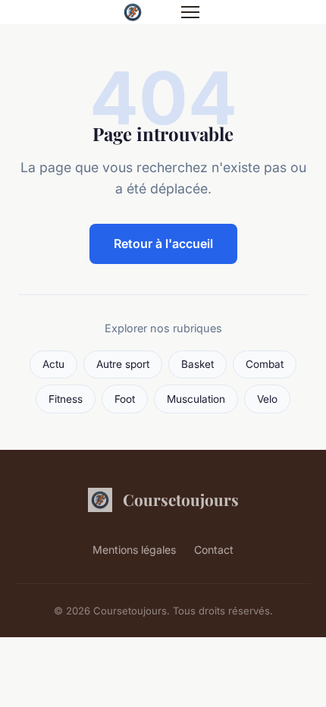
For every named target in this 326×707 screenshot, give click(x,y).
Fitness (66, 399)
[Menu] (190, 12)
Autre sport (122, 364)
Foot (124, 399)
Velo (267, 399)
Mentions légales (134, 549)
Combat (265, 364)
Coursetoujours (181, 499)
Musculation (196, 399)
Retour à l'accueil (163, 243)
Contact (214, 549)
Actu (53, 364)
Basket (197, 364)
